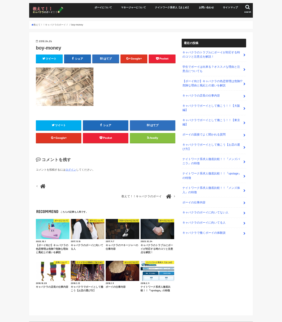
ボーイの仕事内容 (193, 202)
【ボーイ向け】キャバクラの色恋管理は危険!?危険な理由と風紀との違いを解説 (212, 83)
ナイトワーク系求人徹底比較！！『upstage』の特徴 (211, 175)
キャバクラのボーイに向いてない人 (205, 212)
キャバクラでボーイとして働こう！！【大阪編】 (211, 107)
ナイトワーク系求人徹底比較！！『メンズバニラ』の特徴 (211, 161)
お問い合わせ (206, 7)
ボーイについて (103, 7)
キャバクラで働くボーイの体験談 (204, 232)
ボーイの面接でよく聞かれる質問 (204, 134)
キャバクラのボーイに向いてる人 (204, 222)
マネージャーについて (133, 7)
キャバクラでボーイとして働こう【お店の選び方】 (211, 146)
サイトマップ (230, 7)
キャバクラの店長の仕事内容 (201, 95)
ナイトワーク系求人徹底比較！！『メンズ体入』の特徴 (211, 190)
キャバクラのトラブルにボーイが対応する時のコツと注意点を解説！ (211, 54)
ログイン (70, 169)
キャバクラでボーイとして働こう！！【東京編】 (211, 122)
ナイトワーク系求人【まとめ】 (172, 7)
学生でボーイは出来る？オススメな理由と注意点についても (211, 69)
